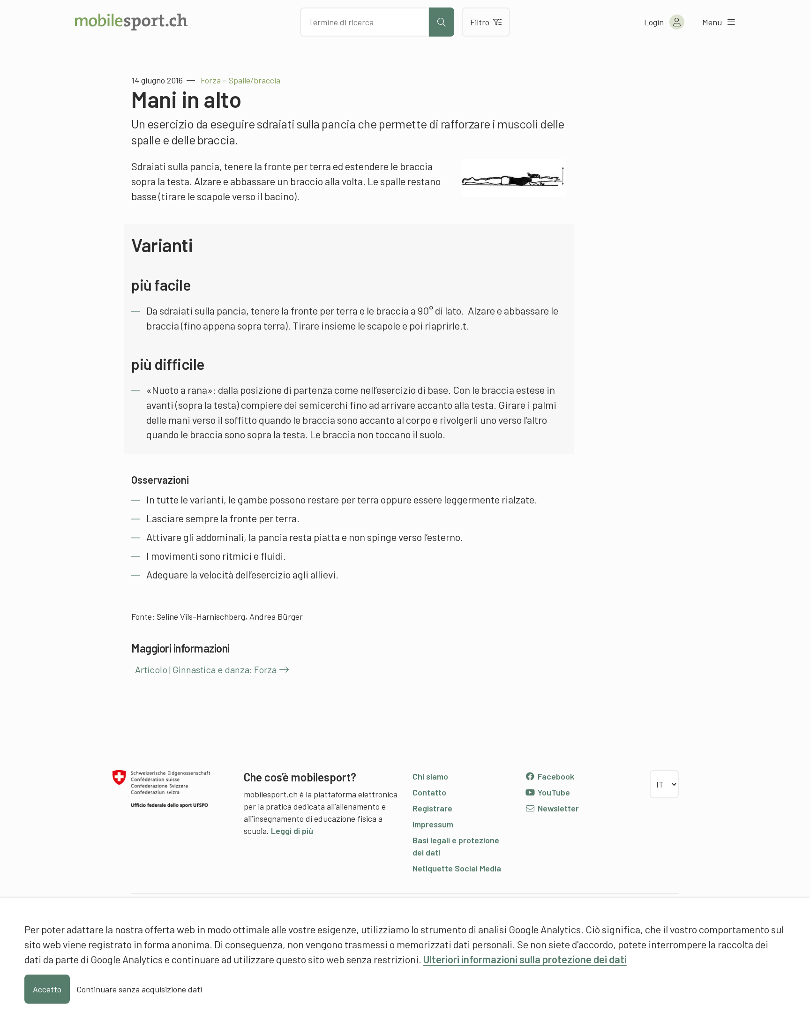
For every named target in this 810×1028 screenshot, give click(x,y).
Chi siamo (430, 776)
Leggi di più (292, 830)
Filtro (479, 22)
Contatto (429, 792)
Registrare (432, 808)
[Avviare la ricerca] (441, 22)
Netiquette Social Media (456, 868)
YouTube (553, 792)
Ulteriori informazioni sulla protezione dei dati (525, 959)
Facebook (555, 776)
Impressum (432, 824)
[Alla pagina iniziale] (131, 22)
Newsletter (557, 808)
